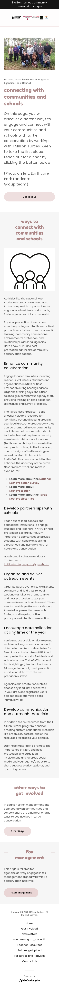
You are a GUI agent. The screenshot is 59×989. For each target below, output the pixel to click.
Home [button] (29, 923)
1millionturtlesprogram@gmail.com (26, 564)
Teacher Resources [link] (29, 945)
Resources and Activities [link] (29, 956)
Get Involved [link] (29, 929)
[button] (8, 17)
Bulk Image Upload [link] (29, 950)
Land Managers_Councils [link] (29, 939)
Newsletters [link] (29, 934)
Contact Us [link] (29, 961)
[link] (29, 17)
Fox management (21, 892)
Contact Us (29, 196)
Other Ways (17, 831)
